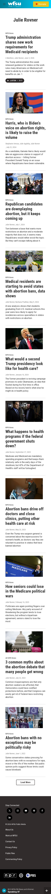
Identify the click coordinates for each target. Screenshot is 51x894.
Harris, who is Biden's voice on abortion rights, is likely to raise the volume (25, 130)
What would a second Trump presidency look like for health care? (24, 364)
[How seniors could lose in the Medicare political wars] (24, 566)
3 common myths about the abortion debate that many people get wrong (25, 667)
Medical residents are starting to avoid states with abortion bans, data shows (25, 288)
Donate (42, 4)
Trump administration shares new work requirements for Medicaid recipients (23, 44)
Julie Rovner (10, 225)
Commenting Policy (13, 859)
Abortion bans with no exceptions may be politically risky (23, 742)
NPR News (9, 33)
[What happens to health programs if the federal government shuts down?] (24, 411)
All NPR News (10, 658)
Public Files (10, 853)
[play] (4, 890)
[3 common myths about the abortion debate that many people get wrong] (24, 641)
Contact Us (10, 842)
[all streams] (47, 890)
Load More (26, 782)
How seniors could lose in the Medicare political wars (25, 591)
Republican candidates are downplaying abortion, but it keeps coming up (24, 211)
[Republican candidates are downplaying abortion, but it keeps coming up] (24, 183)
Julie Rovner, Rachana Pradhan (17, 302)
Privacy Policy (11, 847)
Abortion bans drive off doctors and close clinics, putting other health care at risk (24, 516)
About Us (9, 830)
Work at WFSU (11, 836)
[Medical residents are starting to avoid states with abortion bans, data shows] (24, 261)
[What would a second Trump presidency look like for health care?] (24, 338)
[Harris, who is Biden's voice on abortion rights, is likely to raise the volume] (24, 102)
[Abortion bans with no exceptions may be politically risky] (24, 717)
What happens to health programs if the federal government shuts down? (24, 438)
